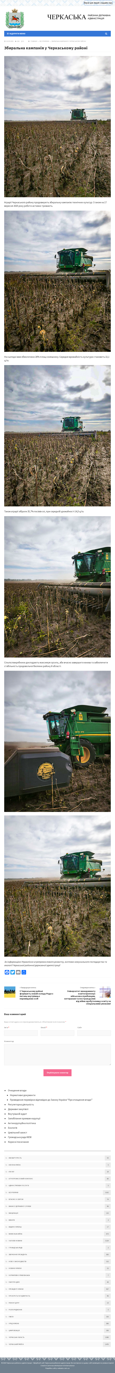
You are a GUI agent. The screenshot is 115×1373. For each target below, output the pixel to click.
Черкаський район (16, 1344)
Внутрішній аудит (17, 1113)
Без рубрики (44, 41)
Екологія (12, 1127)
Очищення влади (17, 1090)
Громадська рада (15, 1248)
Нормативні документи (22, 1095)
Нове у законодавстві (17, 1261)
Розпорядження (15, 1310)
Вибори (12, 1220)
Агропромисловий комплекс (21, 1179)
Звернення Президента (18, 1254)
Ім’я (6, 1027)
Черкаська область (16, 1337)
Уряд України (14, 1323)
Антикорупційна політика (22, 1123)
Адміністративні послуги (19, 1185)
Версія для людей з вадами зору (98, 2)
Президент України (16, 1289)
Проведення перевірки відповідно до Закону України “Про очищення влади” (51, 1099)
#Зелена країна (14, 1165)
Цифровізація (14, 1330)
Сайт (79, 1027)
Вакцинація (13, 1213)
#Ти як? (11, 1172)
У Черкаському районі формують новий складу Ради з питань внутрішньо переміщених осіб (36, 995)
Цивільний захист (17, 1132)
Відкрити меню (17, 33)
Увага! (11, 1317)
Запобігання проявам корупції (24, 1118)
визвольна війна (15, 1234)
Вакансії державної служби (20, 1206)
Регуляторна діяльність (21, 1104)
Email (44, 1027)
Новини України (15, 1268)
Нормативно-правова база (19, 1275)
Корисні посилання (18, 1141)
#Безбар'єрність (15, 1158)
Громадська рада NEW (19, 1137)
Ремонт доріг (14, 1303)
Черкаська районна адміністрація (14, 18)
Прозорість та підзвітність (19, 1296)
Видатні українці (15, 1227)
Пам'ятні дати (14, 1282)
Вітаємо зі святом (16, 1199)
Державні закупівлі (18, 1109)
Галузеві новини (15, 1241)
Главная (34, 41)
